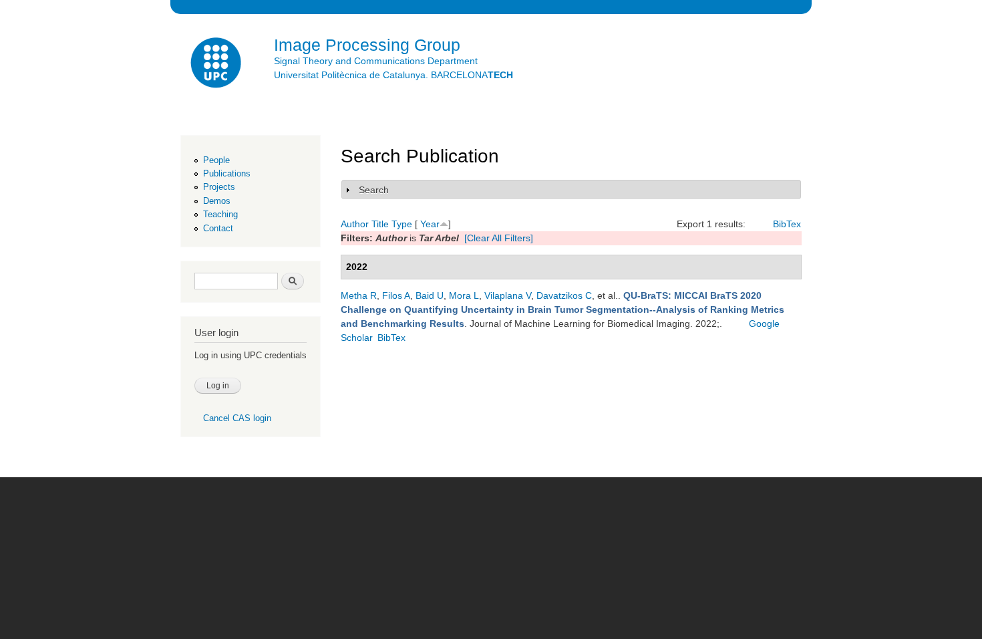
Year (430, 224)
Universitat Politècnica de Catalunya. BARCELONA (393, 75)
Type (401, 224)
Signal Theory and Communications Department (376, 60)
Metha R (359, 295)
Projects (219, 187)
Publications (227, 173)
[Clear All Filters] (498, 238)
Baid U (430, 295)
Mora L (464, 295)
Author (355, 224)
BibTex (787, 224)
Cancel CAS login (237, 418)
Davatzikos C (564, 295)
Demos (216, 201)
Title (380, 224)
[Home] (217, 64)
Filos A (396, 295)
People (216, 160)
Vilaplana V (507, 295)
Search (374, 189)
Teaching (220, 214)
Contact (218, 228)
